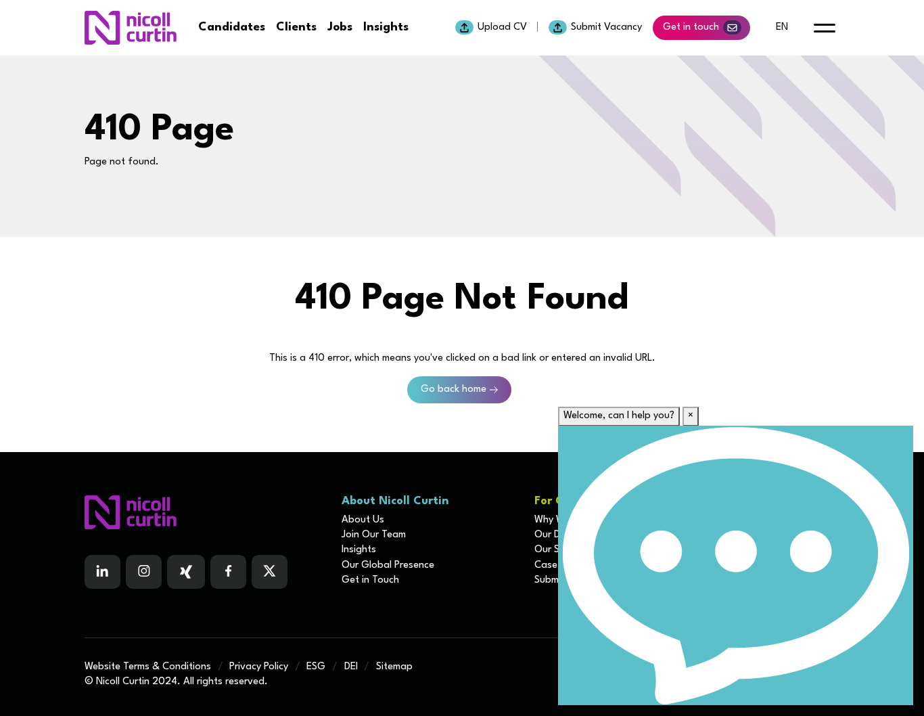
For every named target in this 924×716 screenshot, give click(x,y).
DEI (351, 667)
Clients (296, 27)
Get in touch (691, 27)
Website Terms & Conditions (148, 667)
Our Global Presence (388, 565)
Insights (386, 27)
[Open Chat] (735, 565)
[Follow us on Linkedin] (102, 572)
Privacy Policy (258, 667)
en (782, 27)
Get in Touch (370, 580)
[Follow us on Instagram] (144, 572)
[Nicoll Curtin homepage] (131, 28)
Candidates (231, 27)
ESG (315, 667)
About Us (363, 520)
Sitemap (394, 667)
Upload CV (502, 27)
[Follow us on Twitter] (269, 572)
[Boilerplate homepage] (205, 512)
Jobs (339, 27)
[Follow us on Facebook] (186, 572)
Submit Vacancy (606, 27)
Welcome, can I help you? (618, 416)
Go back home (453, 389)
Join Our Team (374, 535)
